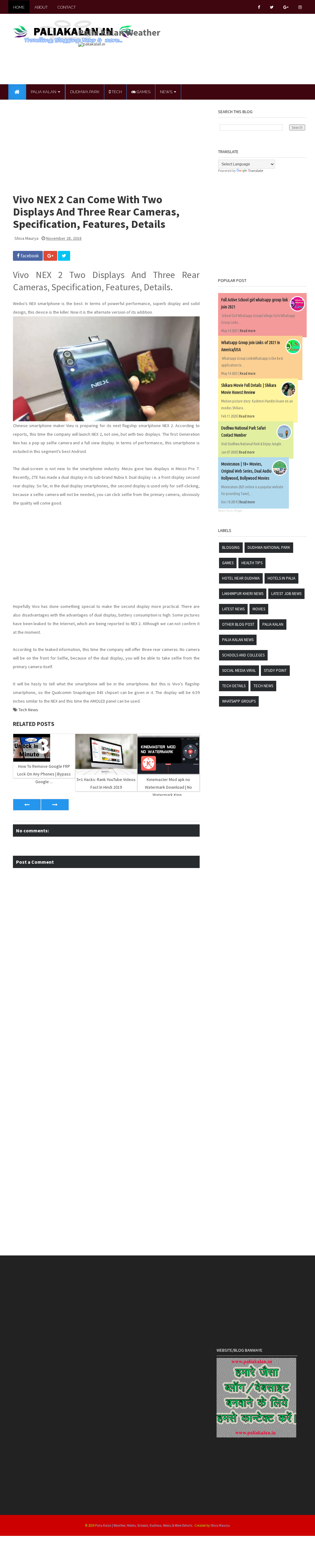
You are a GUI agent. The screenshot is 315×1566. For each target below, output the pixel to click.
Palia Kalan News (237, 639)
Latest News (233, 609)
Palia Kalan (44, 91)
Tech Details (233, 685)
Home (19, 7)
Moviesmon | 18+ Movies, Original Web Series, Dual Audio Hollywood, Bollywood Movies (246, 471)
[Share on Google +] (50, 256)
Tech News (28, 709)
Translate (255, 170)
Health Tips (251, 562)
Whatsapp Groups (239, 701)
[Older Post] (55, 805)
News (166, 91)
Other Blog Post (238, 624)
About (41, 7)
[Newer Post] (27, 805)
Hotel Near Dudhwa (241, 578)
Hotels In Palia (281, 578)
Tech (116, 91)
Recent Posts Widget (230, 510)
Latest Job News (286, 593)
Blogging (231, 547)
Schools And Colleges (243, 655)
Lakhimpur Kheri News (242, 593)
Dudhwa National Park (269, 547)
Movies (259, 609)
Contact (67, 7)
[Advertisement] (190, 60)
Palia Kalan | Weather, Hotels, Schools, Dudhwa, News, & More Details (144, 1525)
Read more (248, 331)
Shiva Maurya (220, 1525)
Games (143, 91)
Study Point (275, 670)
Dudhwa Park (84, 91)
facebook (29, 256)
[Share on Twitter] (64, 256)
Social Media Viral (239, 670)
